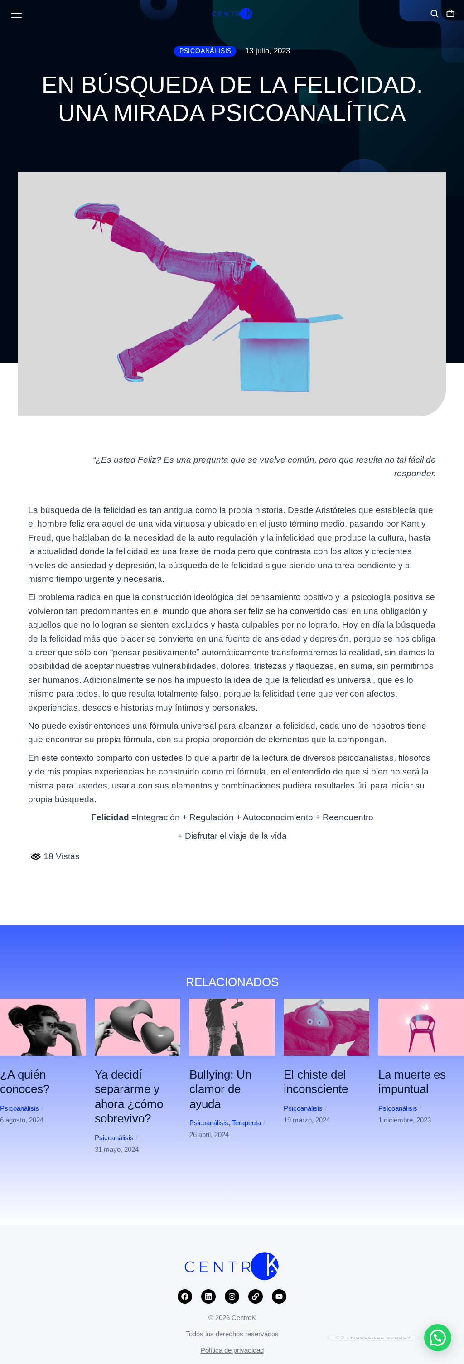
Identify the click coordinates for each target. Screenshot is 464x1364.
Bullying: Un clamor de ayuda (220, 1089)
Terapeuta (246, 1123)
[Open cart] (450, 13)
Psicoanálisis (19, 1108)
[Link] (255, 1296)
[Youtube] (279, 1296)
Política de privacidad (232, 1350)
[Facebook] (185, 1296)
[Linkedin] (208, 1296)
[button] (14, 1169)
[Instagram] (232, 1296)
